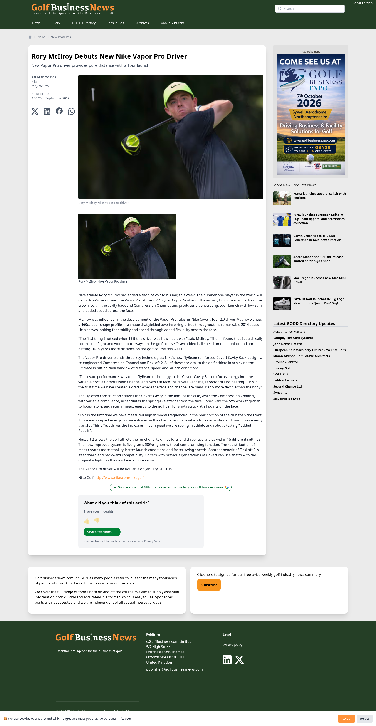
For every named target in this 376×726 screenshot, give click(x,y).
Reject (364, 718)
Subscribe (209, 585)
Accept (346, 718)
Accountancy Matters (289, 332)
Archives (142, 23)
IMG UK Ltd (281, 374)
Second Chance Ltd (287, 386)
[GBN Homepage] (145, 9)
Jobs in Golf (116, 23)
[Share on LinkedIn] (47, 111)
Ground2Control (285, 362)
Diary (56, 23)
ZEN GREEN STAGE (286, 398)
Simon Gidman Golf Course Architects (301, 356)
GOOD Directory (84, 23)
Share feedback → (102, 532)
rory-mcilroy (40, 86)
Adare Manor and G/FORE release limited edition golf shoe (318, 259)
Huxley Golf (282, 368)
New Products (61, 37)
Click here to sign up (214, 574)
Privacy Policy (152, 541)
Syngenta (280, 392)
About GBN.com (172, 23)
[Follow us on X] (239, 660)
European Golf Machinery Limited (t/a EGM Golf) (309, 350)
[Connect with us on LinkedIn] (228, 660)
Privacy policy (232, 645)
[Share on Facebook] (59, 111)
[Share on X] (34, 111)
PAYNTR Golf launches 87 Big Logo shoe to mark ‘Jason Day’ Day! (319, 301)
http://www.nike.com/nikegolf (119, 477)
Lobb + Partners (285, 380)
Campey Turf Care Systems (293, 338)
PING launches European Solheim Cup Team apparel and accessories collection (319, 219)
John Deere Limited (287, 344)
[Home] (30, 37)
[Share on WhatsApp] (71, 111)
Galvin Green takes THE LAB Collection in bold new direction (317, 238)
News (36, 23)
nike (34, 82)
